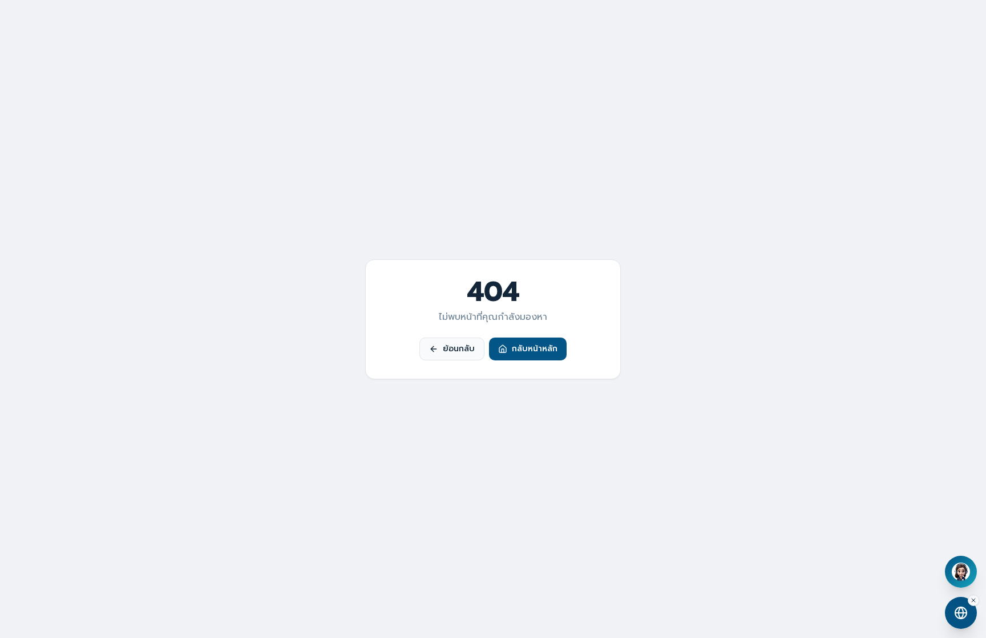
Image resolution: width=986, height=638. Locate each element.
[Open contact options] (961, 613)
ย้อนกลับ (459, 349)
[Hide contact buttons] (973, 600)
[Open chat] (961, 572)
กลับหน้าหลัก (534, 349)
